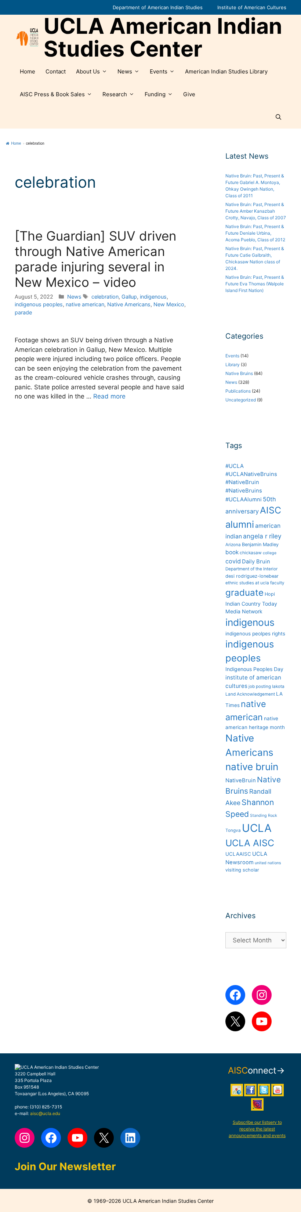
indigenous (153, 296)
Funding (155, 94)
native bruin (251, 766)
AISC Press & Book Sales (52, 94)
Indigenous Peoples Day (254, 669)
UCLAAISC (238, 854)
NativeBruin (240, 780)
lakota (278, 686)
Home (27, 71)
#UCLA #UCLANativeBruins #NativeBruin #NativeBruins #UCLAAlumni (251, 483)
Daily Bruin (256, 561)
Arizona (233, 544)
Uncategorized (240, 400)
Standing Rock (263, 815)
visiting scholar (242, 870)
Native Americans (128, 304)
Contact (56, 71)
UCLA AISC (249, 842)
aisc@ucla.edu (45, 1113)
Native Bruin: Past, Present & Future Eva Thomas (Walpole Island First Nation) (254, 283)
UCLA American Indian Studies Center (163, 37)
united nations (268, 863)
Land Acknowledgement (250, 694)
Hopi (270, 594)
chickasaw (251, 552)
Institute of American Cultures (251, 7)
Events (158, 71)
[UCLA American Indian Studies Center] (27, 37)
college (269, 553)
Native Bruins (239, 373)
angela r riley (262, 536)
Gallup (129, 296)
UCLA (257, 828)
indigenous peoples (39, 304)
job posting (260, 686)
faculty (277, 582)
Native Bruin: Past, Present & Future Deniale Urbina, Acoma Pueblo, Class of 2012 (255, 233)
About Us (88, 71)
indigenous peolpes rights (255, 633)
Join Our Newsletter (65, 1166)
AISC (270, 510)
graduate (244, 592)
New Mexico (168, 304)
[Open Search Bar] (278, 117)
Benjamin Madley (260, 544)
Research (114, 94)
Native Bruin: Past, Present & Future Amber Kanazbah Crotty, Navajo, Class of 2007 (255, 211)
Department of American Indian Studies (158, 7)
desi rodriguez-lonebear (252, 576)
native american (85, 304)
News (124, 71)
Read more (109, 396)
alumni (239, 524)
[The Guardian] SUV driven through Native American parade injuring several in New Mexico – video (95, 259)
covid (233, 561)
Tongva (233, 830)
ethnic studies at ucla (247, 582)
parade (23, 312)
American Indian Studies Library (226, 71)
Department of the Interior (251, 568)
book (232, 552)
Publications (238, 391)
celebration (105, 296)
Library (232, 364)
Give (189, 94)
